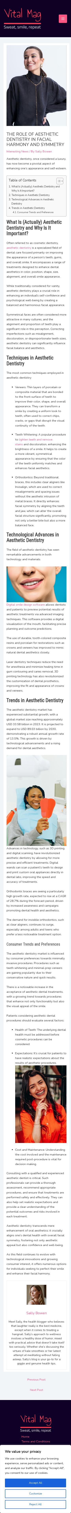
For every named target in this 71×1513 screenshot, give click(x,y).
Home (25, 1437)
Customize (35, 1493)
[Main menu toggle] (63, 19)
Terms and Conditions (35, 1441)
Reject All (35, 1504)
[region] (35, 1479)
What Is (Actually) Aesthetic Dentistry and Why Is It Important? (35, 189)
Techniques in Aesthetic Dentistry (30, 195)
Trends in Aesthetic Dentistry (28, 208)
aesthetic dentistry (19, 248)
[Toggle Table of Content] (57, 181)
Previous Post (36, 1379)
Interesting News (18, 151)
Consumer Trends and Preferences (35, 212)
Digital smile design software (26, 605)
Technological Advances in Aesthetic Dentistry (32, 202)
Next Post (36, 1390)
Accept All (35, 1483)
